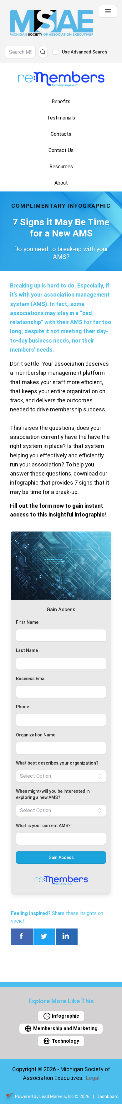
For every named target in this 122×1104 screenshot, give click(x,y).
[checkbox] (55, 52)
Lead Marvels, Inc (56, 1096)
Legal (92, 1078)
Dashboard (108, 1096)
